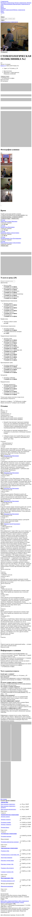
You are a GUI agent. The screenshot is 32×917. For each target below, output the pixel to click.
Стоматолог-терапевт (17, 216)
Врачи (2, 7)
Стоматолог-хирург (5, 218)
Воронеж (7, 22)
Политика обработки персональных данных (12, 902)
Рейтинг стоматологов (19, 9)
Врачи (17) (3, 65)
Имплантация (17, 4)
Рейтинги (3, 8)
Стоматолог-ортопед (6, 216)
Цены (2, 11)
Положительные (7, 443)
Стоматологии (4, 1)
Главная (3, 22)
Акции (2, 12)
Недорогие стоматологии (7, 2)
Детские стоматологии (20, 2)
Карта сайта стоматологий (8, 901)
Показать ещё (4, 245)
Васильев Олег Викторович (11, 455)
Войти (2, 17)
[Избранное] (1, 14)
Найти (2, 20)
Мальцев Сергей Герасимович (12, 524)
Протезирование (8, 4)
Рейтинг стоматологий (7, 9)
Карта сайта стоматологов (22, 901)
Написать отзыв (5, 76)
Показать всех (15, 218)
